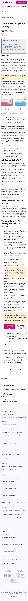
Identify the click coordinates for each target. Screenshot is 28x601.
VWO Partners (21, 559)
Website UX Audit (18, 544)
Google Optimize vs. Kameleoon (8, 495)
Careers (10, 559)
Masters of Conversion (6, 517)
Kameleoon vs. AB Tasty (18, 498)
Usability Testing (14, 443)
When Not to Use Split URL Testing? (12, 47)
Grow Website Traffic (6, 432)
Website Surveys (5, 458)
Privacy (24, 592)
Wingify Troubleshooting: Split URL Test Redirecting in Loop (11, 393)
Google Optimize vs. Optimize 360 (9, 491)
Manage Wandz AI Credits (8, 399)
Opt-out (16, 593)
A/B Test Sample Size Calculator (8, 537)
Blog (3, 510)
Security (6, 592)
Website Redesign (16, 454)
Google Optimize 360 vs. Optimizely (9, 484)
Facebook (2, 35)
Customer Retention (6, 428)
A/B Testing (18, 178)
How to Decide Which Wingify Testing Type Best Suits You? (13, 390)
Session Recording (5, 443)
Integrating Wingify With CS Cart (10, 401)
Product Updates (8, 510)
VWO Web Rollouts (19, 469)
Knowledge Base (5, 525)
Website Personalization (6, 454)
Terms (2, 592)
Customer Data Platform (20, 417)
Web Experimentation (11, 6)
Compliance (11, 592)
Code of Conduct (18, 592)
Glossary (13, 514)
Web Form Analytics (17, 446)
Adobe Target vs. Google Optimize (9, 488)
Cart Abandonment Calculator (8, 544)
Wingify (2, 6)
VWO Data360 (18, 466)
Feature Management (14, 439)
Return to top (4, 378)
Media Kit (15, 559)
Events (8, 514)
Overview (6, 43)
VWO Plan (12, 469)
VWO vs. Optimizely (6, 477)
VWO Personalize (5, 469)
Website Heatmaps (5, 451)
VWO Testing (4, 466)
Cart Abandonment (11, 414)
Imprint (11, 593)
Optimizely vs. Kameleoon (7, 498)
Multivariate (6, 188)
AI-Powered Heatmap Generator (8, 548)
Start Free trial (21, 2)
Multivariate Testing (7, 197)
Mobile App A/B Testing (6, 435)
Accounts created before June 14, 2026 (9, 327)
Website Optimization (15, 451)
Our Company (4, 559)
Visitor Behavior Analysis (7, 446)
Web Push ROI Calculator (19, 541)
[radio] (11, 373)
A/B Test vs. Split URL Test (10, 44)
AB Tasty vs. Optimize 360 (20, 502)
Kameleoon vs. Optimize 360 (7, 502)
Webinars (4, 514)
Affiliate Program (5, 563)
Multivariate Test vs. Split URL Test (12, 46)
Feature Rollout (14, 428)
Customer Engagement (6, 421)
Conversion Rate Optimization (8, 417)
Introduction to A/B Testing (8, 396)
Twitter (4, 35)
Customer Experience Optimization (9, 424)
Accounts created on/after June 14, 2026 (21, 327)
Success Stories (17, 510)
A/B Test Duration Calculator (7, 541)
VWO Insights (11, 466)
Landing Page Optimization (17, 432)
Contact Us (12, 563)
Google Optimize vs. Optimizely (8, 481)
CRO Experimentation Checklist (8, 551)
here (17, 270)
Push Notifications (5, 439)
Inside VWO (18, 514)
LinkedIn (6, 35)
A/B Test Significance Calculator (8, 534)
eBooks (23, 510)
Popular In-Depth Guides (18, 517)
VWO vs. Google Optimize (16, 477)
